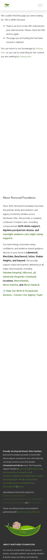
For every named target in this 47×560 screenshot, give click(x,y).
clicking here (25, 56)
